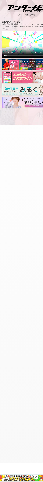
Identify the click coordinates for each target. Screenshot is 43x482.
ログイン (20, 15)
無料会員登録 (30, 15)
